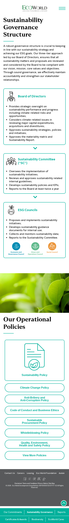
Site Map (52, 483)
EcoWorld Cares (56, 519)
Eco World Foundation (46, 473)
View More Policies (34, 455)
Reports (61, 512)
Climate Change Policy (34, 387)
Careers (20, 473)
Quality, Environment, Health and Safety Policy (34, 444)
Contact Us (10, 473)
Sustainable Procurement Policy (34, 421)
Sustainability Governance (40, 512)
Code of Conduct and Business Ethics (34, 410)
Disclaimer (18, 483)
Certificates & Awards (16, 519)
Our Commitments (13, 512)
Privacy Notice (43, 483)
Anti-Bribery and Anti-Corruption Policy (34, 399)
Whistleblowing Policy (35, 432)
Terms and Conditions (30, 483)
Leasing (30, 473)
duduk (61, 473)
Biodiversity (37, 519)
